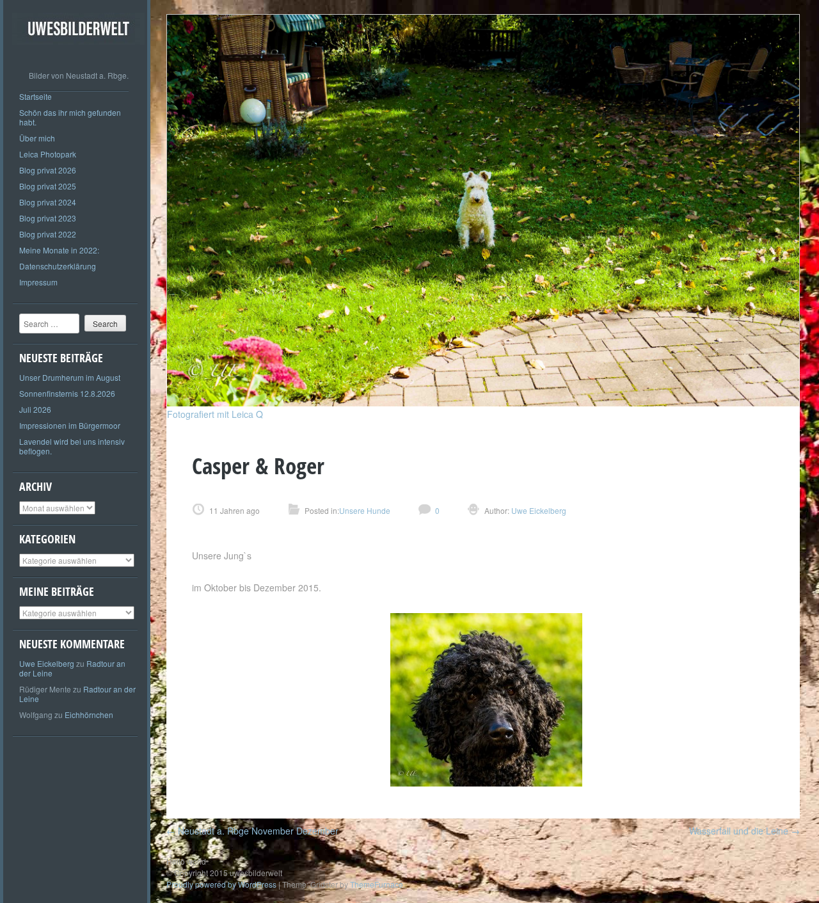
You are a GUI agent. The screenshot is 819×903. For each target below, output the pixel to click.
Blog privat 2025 (47, 185)
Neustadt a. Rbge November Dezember (252, 830)
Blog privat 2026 (47, 169)
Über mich (37, 137)
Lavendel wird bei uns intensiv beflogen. (72, 446)
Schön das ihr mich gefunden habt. (70, 117)
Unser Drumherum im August (69, 377)
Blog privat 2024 (47, 201)
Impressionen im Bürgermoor (69, 425)
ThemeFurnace (376, 884)
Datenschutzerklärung (57, 265)
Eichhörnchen (89, 714)
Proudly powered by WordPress (221, 884)
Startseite (35, 96)
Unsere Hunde (364, 510)
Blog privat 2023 (47, 217)
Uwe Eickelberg (46, 663)
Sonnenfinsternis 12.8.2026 (67, 393)
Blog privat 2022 (47, 233)
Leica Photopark (47, 153)
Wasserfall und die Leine (744, 830)
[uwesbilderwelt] (78, 54)
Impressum (38, 281)
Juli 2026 (35, 409)
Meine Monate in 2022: (59, 249)
